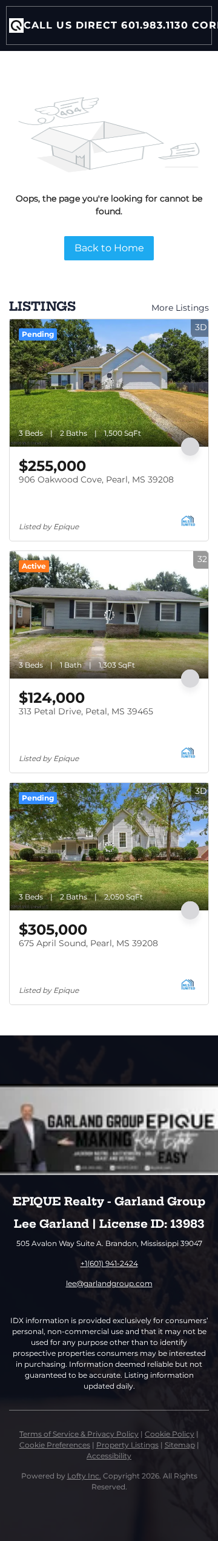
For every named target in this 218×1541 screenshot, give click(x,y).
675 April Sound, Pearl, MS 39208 (88, 943)
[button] (16, 25)
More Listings (180, 307)
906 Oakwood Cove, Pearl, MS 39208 (96, 479)
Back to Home (109, 248)
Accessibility (109, 1455)
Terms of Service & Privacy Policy (79, 1433)
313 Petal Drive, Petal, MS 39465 (86, 711)
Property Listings (127, 1444)
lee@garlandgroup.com (109, 1283)
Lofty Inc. (84, 1475)
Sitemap (180, 1444)
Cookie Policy (169, 1433)
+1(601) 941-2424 (109, 1263)
